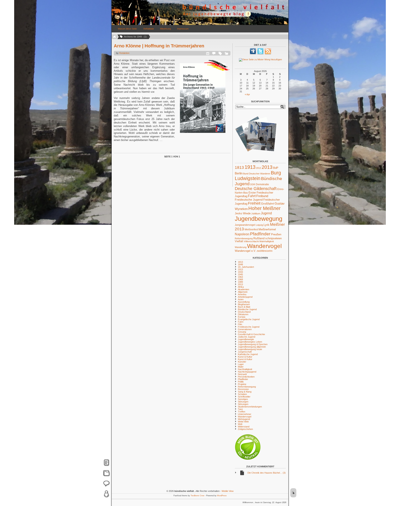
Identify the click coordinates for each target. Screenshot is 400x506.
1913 (250, 167)
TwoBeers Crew (197, 496)
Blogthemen (244, 304)
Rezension (243, 389)
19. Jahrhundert (246, 267)
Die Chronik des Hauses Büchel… (267, 472)
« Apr (247, 94)
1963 (240, 277)
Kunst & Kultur (245, 356)
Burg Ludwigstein (258, 175)
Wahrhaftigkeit (266, 241)
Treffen (241, 411)
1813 (239, 167)
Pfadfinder (260, 233)
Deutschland (244, 312)
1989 (240, 282)
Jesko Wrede (243, 213)
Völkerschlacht (251, 241)
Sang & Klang (244, 391)
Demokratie (262, 184)
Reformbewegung (244, 238)
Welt (240, 424)
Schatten (242, 394)
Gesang (242, 332)
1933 (240, 272)
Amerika (242, 294)
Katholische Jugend (248, 354)
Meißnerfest (251, 229)
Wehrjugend (244, 419)
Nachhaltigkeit (245, 369)
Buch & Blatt (244, 307)
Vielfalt (239, 241)
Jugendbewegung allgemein (252, 347)
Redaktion (124, 53)
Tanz (240, 409)
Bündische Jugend (247, 309)
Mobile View (228, 491)
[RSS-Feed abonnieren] (286, 24)
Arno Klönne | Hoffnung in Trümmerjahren (159, 45)
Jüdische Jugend (246, 337)
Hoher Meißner (264, 208)
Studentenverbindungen (250, 406)
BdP (275, 167)
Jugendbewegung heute (250, 349)
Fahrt (252, 196)
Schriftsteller (244, 396)
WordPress (222, 496)
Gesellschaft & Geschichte (251, 334)
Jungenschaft (245, 351)
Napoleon (242, 234)
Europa (241, 317)
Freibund (262, 196)
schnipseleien (273, 238)
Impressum (183, 28)
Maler (241, 366)
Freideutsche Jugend (249, 199)
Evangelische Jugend (249, 319)
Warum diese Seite (127, 28)
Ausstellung (244, 302)
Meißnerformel (267, 229)
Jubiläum (255, 213)
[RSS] (268, 53)
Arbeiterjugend (245, 297)
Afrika (241, 287)
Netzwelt (242, 374)
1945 (240, 274)
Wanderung (240, 247)
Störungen (243, 401)
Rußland (259, 238)
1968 (240, 279)
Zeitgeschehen (245, 429)
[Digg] (253, 53)
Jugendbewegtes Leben (250, 342)
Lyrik (266, 224)
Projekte (242, 384)
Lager (241, 364)
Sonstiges (243, 399)
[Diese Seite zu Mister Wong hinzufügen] (260, 60)
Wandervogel (264, 246)
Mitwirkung (165, 28)
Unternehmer (244, 414)
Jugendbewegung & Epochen (253, 344)
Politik (241, 381)
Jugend (266, 213)
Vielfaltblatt (148, 28)
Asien (241, 299)
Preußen (276, 234)
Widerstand (243, 426)
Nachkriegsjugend (247, 371)
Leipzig (259, 225)
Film (240, 324)
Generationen (245, 329)
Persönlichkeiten (246, 376)
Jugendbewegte (246, 339)
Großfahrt (267, 203)
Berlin (238, 173)
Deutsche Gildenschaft (256, 188)
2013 (267, 167)
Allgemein (243, 292)
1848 (240, 264)
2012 (258, 168)
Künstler (242, 361)
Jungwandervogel (245, 224)
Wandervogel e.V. (245, 250)
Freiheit (254, 203)
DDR (252, 184)
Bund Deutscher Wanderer (256, 173)
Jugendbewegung (258, 218)
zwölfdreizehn (264, 250)
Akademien (243, 289)
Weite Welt (243, 421)
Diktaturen (243, 314)
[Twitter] (260, 53)
